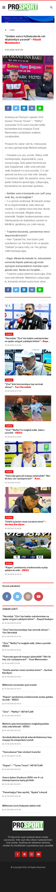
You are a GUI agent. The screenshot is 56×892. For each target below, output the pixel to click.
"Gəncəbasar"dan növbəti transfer (21, 752)
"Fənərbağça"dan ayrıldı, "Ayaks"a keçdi (24, 792)
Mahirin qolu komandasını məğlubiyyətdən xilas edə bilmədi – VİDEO (25, 725)
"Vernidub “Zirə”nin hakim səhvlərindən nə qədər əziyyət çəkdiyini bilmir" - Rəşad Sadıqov (27, 617)
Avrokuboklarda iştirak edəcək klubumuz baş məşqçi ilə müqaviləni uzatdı (27, 738)
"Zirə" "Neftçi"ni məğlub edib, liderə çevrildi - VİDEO (27, 644)
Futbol (12, 30)
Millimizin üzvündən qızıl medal (19, 685)
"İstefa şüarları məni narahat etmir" (25, 523)
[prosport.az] (23, 7)
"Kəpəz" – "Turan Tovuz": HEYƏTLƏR (22, 765)
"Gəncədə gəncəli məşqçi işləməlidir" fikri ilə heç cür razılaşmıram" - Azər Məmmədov (26, 658)
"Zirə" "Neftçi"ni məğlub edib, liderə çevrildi (24, 431)
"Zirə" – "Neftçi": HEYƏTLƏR (17, 711)
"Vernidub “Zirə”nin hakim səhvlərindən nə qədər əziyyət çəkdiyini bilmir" (27, 340)
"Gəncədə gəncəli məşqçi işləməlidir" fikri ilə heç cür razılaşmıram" (27, 477)
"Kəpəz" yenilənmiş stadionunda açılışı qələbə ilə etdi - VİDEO (27, 698)
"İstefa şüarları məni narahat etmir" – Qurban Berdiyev (27, 671)
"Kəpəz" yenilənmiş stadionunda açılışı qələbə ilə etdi (26, 569)
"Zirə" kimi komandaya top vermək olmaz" (24, 385)
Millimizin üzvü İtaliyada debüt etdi (21, 805)
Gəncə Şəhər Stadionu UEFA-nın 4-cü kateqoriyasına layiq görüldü (22, 779)
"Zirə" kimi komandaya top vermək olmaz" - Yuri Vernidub (26, 631)
